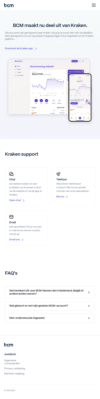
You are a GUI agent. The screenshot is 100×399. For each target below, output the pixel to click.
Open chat (15, 200)
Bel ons (60, 197)
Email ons (14, 240)
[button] (93, 5)
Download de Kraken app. (19, 49)
